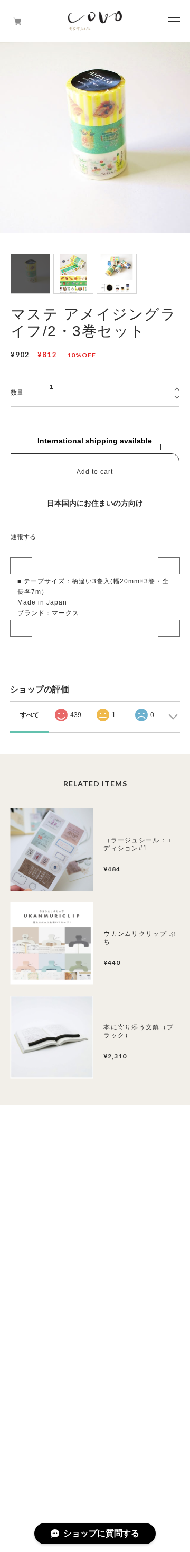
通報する (23, 537)
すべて (29, 715)
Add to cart (95, 472)
